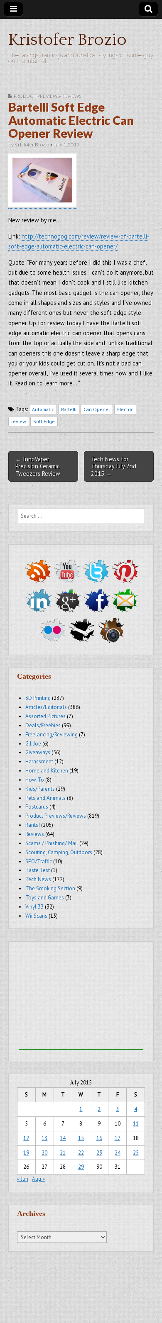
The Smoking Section (50, 888)
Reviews (34, 834)
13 (44, 1138)
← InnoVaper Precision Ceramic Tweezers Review (37, 466)
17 (117, 1138)
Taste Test (37, 870)
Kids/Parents (40, 788)
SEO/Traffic (38, 861)
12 (26, 1138)
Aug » (38, 1178)
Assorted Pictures (45, 716)
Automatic (43, 409)
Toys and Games (44, 897)
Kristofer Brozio (67, 40)
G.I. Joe (33, 743)
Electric (125, 409)
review (18, 421)
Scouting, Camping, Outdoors (58, 852)
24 (117, 1152)
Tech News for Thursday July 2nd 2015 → (113, 466)
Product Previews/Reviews (47, 96)
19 (26, 1152)
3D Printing (38, 698)
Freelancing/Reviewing (51, 734)
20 (44, 1152)
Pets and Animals (45, 798)
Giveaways (37, 752)
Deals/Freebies (43, 725)
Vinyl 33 (34, 906)
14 (63, 1138)
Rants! (32, 824)
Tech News (38, 879)
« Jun (22, 1178)
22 (81, 1152)
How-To (34, 779)
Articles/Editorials (46, 707)
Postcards (36, 806)
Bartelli (68, 409)
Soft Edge (44, 421)
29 (81, 1166)
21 (63, 1152)
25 (136, 1152)
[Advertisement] (81, 998)
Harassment (39, 761)
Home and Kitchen (46, 770)
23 (99, 1152)
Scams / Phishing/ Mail (51, 843)
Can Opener (96, 409)
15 (81, 1138)
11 (136, 1123)
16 (99, 1138)
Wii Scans (36, 915)
